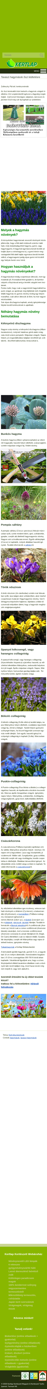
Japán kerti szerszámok (21, 1302)
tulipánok (8, 922)
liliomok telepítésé (18, 925)
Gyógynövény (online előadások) (22, 1343)
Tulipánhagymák (7, 947)
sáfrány (28, 545)
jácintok (25, 922)
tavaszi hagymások (29, 1038)
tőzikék (28, 920)
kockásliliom (24, 914)
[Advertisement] (23, 24)
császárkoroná (23, 867)
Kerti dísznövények (16, 1035)
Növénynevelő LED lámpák (23, 1261)
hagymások (15, 1038)
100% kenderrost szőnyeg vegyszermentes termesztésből (22, 1288)
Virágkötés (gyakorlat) (16, 1366)
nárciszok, (17, 922)
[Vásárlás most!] (23, 120)
